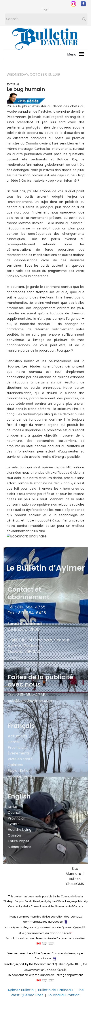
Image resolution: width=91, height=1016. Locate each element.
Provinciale (17, 747)
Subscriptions (19, 846)
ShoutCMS (75, 883)
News (12, 806)
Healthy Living (19, 829)
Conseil (14, 742)
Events (13, 823)
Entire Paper (18, 841)
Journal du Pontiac (64, 995)
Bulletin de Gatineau (55, 990)
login (45, 9)
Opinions (15, 764)
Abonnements (20, 776)
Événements (19, 753)
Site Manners (74, 871)
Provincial (16, 818)
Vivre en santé (20, 759)
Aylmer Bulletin (21, 990)
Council (14, 812)
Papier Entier (19, 770)
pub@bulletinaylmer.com (30, 700)
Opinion (14, 835)
